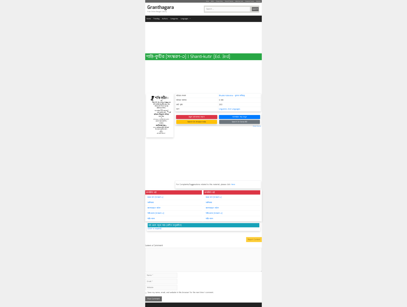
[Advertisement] (203, 38)
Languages (184, 19)
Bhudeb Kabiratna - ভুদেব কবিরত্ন (232, 95)
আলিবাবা (150, 202)
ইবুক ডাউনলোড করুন (197, 117)
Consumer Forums (249, 1)
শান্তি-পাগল (151, 218)
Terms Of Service (229, 1)
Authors (165, 19)
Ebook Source (257, 126)
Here (233, 184)
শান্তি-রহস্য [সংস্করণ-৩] (155, 213)
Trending (156, 19)
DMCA (212, 1)
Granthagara (160, 7)
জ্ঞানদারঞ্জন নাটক (153, 208)
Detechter (258, 1)
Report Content (254, 239)
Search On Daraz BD (239, 122)
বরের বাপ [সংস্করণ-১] (155, 197)
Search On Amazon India (196, 122)
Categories (174, 19)
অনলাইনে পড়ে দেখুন (239, 117)
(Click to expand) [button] (154, 228)
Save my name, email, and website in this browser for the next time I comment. (181, 292)
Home (207, 1)
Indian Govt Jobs (239, 1)
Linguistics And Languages (229, 109)
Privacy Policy (219, 1)
